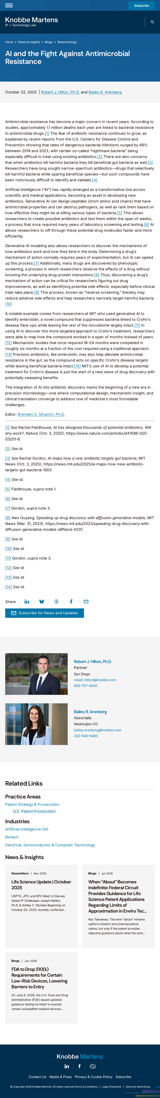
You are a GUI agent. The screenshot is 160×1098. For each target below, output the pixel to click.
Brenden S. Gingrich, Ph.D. (41, 414)
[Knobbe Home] (80, 1056)
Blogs (48, 42)
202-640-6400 (86, 736)
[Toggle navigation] (9, 5)
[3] (150, 162)
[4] (95, 180)
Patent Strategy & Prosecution (32, 804)
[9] (36, 292)
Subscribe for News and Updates (48, 613)
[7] (36, 263)
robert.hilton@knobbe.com (95, 680)
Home (9, 42)
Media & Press (60, 1077)
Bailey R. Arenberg (105, 92)
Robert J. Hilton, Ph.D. (60, 92)
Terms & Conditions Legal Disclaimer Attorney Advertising (112, 1086)
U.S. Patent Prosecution (34, 811)
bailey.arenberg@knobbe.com (97, 730)
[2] (99, 156)
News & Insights (29, 42)
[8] (96, 275)
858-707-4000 (85, 686)
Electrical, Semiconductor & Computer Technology (50, 845)
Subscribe (141, 5)
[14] (77, 366)
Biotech (12, 837)
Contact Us (37, 1077)
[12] (8, 343)
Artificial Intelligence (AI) (27, 829)
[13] (8, 354)
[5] (119, 213)
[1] (47, 133)
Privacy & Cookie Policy (93, 1077)
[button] (152, 22)
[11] (137, 325)
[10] (8, 304)
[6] (146, 224)
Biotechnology (67, 42)
